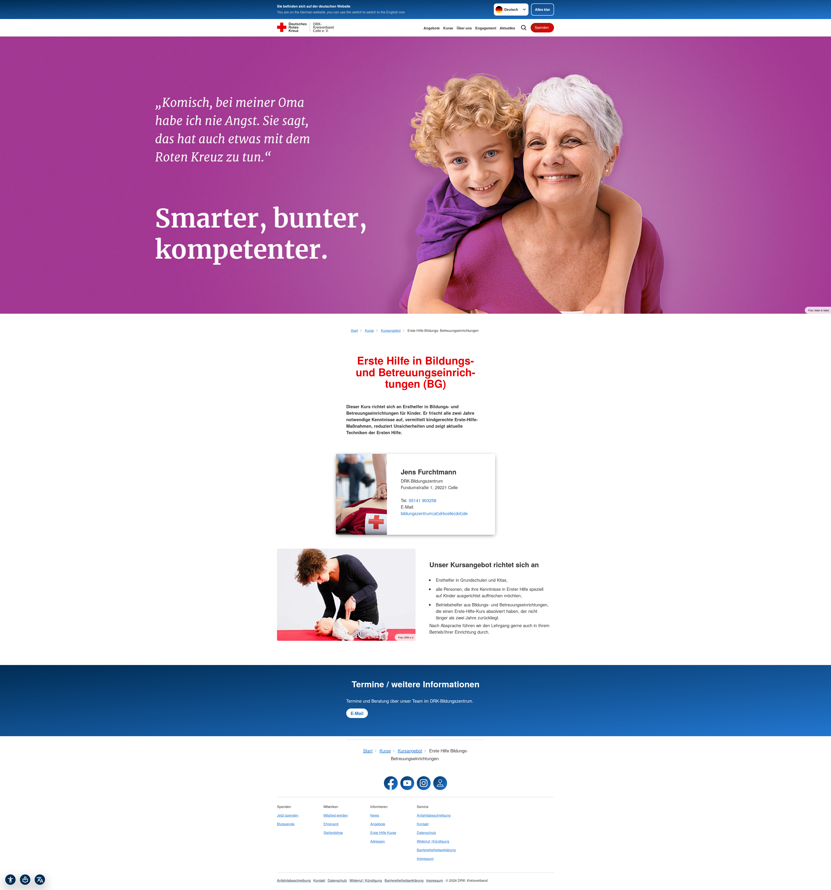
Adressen (377, 841)
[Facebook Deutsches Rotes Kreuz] (391, 783)
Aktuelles (507, 28)
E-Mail (357, 713)
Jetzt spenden (287, 815)
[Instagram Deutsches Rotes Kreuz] (424, 783)
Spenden (542, 27)
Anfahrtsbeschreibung (434, 815)
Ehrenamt (331, 823)
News (374, 815)
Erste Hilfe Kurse (383, 832)
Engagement (485, 28)
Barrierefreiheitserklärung (436, 849)
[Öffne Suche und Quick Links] (523, 27)
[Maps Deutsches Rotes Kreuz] (440, 783)
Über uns (464, 28)
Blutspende (286, 823)
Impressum (425, 858)
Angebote (432, 28)
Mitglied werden (336, 815)
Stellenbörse (333, 832)
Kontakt (422, 823)
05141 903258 (422, 500)
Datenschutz (426, 832)
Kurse (448, 28)
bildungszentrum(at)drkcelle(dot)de (434, 513)
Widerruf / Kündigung (433, 841)
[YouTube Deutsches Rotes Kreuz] (407, 783)
